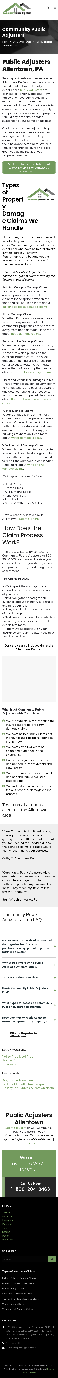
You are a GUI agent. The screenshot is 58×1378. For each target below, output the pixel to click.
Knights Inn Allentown (17, 1080)
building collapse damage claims (25, 306)
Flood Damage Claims (13, 1288)
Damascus (9, 1064)
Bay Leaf (8, 1060)
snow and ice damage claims (31, 372)
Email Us (29, 1143)
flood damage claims (25, 333)
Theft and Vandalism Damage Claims (20, 1298)
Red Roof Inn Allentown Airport (24, 1084)
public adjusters (31, 90)
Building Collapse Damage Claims (19, 1278)
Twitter (6, 1212)
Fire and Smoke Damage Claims (18, 1283)
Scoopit (6, 1231)
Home (5, 41)
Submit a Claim (15, 1127)
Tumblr (5, 1228)
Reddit (5, 1235)
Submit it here (29, 518)
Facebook (7, 1216)
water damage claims (26, 438)
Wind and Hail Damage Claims (17, 1309)
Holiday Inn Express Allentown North (28, 1088)
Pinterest (7, 1224)
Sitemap (32, 1372)
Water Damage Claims (13, 1304)
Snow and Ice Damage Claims (17, 1293)
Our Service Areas (22, 41)
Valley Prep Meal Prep (17, 1056)
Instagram (7, 1220)
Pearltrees (7, 1239)
